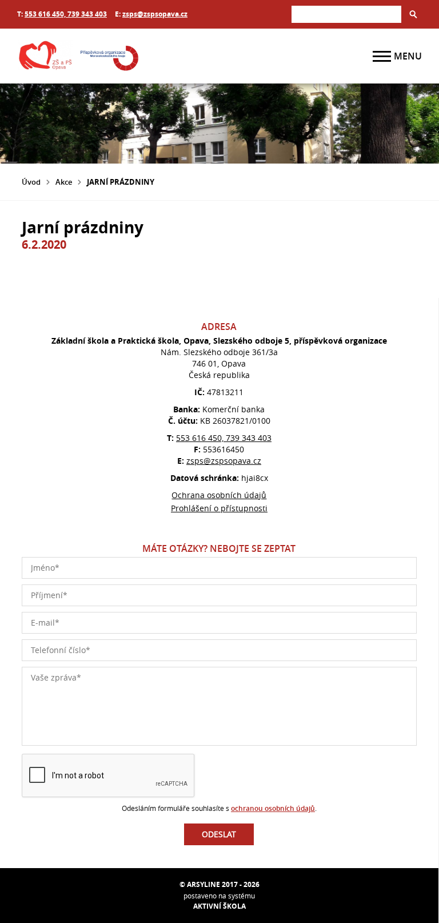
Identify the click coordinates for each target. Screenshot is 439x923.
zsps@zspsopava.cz (154, 14)
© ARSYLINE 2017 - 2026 (219, 884)
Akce (63, 182)
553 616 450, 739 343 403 (66, 14)
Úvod (31, 182)
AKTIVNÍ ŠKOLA (219, 906)
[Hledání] (346, 14)
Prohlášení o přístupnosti (219, 508)
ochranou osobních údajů (273, 808)
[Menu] (382, 56)
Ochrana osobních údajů (218, 495)
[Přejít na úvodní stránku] (85, 56)
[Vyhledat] (413, 14)
